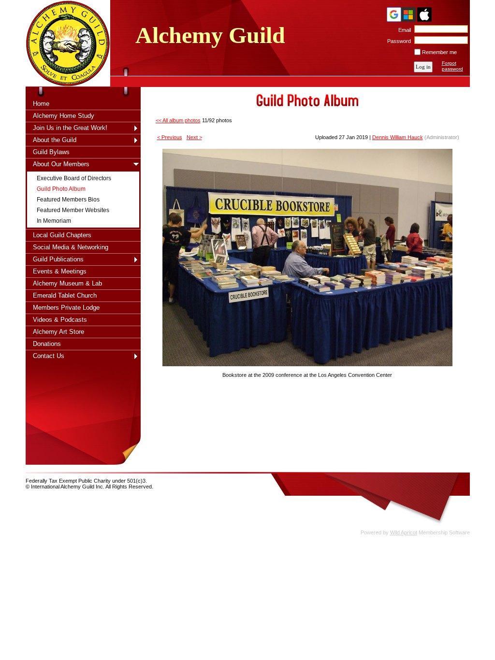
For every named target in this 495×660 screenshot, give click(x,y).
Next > (194, 137)
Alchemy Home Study (63, 115)
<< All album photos (178, 120)
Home (41, 103)
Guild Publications (58, 259)
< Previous (169, 137)
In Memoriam (54, 220)
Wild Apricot (403, 532)
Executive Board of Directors (74, 178)
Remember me (439, 52)
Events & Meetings (60, 271)
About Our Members (61, 164)
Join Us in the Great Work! (70, 127)
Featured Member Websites (73, 210)
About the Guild (54, 139)
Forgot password (452, 66)
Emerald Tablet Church (65, 295)
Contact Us (48, 355)
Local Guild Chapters (62, 235)
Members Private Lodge (66, 307)
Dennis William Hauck (397, 137)
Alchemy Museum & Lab (67, 283)
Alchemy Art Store (58, 331)
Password (397, 41)
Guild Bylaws (51, 152)
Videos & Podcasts (60, 319)
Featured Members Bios (68, 199)
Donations (47, 343)
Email (403, 30)
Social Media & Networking (70, 247)
